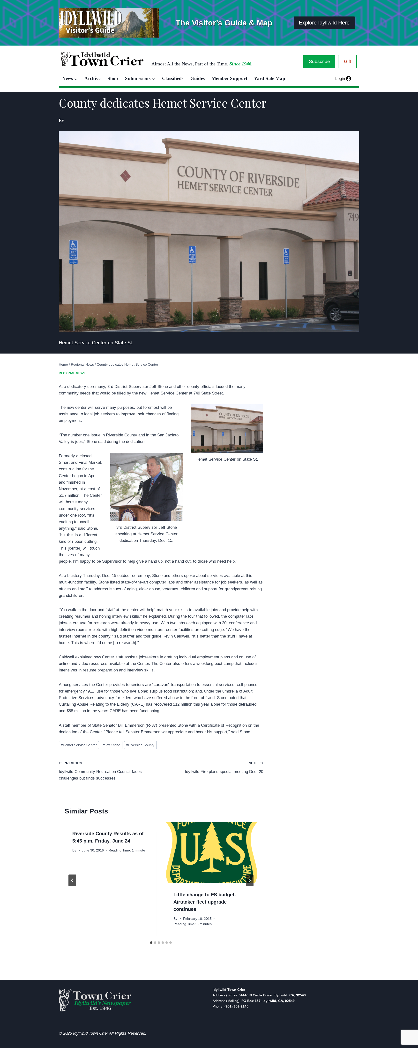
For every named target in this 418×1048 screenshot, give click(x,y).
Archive (92, 78)
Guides (197, 78)
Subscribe (319, 61)
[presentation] (211, 852)
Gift (347, 61)
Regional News (72, 373)
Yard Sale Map (269, 78)
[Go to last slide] (72, 880)
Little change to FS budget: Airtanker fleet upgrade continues (204, 902)
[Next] (250, 880)
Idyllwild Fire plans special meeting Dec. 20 (224, 767)
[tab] (151, 942)
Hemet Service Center (79, 745)
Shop (112, 78)
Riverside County (140, 745)
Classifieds (173, 78)
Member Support (229, 78)
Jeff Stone (111, 745)
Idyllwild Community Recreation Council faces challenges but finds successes (100, 770)
